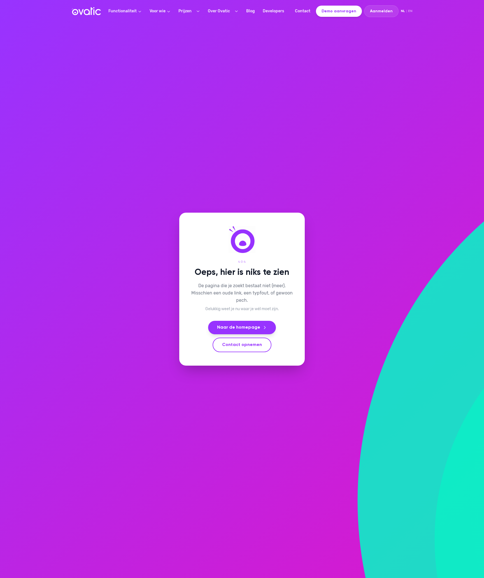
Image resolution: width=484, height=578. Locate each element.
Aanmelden (381, 11)
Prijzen (185, 11)
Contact (302, 11)
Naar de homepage (238, 327)
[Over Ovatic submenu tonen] (237, 11)
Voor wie (158, 11)
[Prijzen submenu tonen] (199, 11)
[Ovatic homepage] (86, 11)
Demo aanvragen (339, 11)
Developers (273, 11)
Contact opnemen (242, 345)
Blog (250, 11)
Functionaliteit (122, 11)
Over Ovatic (219, 11)
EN (410, 11)
